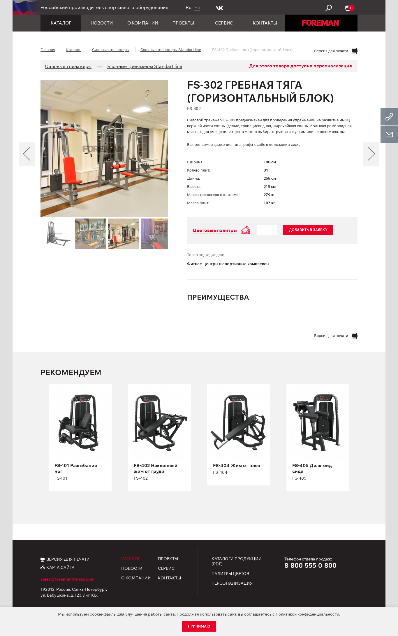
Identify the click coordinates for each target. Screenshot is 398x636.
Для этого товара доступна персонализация (300, 66)
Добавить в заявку (308, 230)
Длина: (193, 178)
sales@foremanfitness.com (67, 579)
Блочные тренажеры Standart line (170, 49)
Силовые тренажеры (110, 49)
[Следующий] (371, 154)
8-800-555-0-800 (310, 565)
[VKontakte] (219, 7)
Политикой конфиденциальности (307, 614)
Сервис (224, 23)
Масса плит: (198, 202)
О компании (142, 23)
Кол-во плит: (198, 170)
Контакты (265, 23)
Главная (47, 49)
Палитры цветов (230, 573)
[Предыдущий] (27, 154)
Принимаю (199, 626)
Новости (102, 23)
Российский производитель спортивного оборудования (104, 7)
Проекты (183, 23)
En (197, 7)
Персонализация (232, 583)
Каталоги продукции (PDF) (237, 561)
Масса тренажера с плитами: (213, 194)
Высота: (194, 186)
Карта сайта (60, 567)
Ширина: (195, 162)
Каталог (61, 23)
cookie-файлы (103, 614)
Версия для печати (68, 559)
